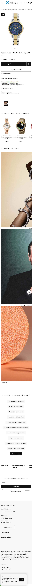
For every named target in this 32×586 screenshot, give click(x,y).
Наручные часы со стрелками (16, 448)
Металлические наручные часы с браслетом (16, 427)
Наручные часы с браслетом (16, 401)
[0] (27, 2)
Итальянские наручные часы (16, 417)
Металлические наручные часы (16, 433)
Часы (2, 9)
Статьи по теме (10, 148)
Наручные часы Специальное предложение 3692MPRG (7, 137)
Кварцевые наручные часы (16, 406)
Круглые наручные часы (16, 438)
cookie (16, 578)
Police (19, 9)
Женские (24, 9)
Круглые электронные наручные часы (16, 443)
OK (22, 580)
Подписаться (16, 486)
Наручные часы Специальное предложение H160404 (21, 137)
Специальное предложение (11, 9)
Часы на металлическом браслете (16, 422)
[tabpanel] (16, 29)
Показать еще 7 (16, 454)
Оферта (3, 565)
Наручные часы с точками (16, 412)
